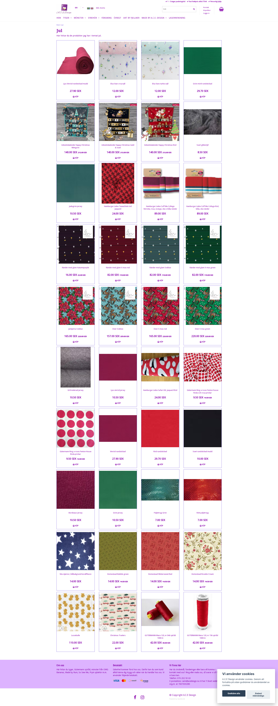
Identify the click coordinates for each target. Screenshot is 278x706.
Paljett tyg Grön (160, 513)
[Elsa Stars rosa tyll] (118, 60)
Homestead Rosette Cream (203, 574)
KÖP (76, 97)
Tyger (66, 18)
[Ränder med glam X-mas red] (118, 244)
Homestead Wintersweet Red (160, 574)
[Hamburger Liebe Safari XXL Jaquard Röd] (160, 367)
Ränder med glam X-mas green (202, 267)
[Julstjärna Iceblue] (76, 306)
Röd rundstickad (160, 451)
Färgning (106, 18)
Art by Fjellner (131, 18)
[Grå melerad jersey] (76, 367)
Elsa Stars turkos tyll (160, 84)
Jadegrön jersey (75, 206)
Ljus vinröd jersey (118, 390)
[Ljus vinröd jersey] (118, 367)
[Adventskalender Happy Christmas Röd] (160, 122)
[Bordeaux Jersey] (76, 490)
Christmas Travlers (118, 635)
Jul (62, 25)
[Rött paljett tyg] (203, 490)
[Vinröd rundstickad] (118, 428)
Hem (58, 25)
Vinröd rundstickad (118, 451)
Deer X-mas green (202, 329)
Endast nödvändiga (258, 694)
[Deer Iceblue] (118, 306)
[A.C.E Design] (63, 9)
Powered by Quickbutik (177, 699)
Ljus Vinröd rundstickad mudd (75, 84)
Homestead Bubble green (118, 574)
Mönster (79, 18)
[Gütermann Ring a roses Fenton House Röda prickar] (76, 428)
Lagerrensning (177, 18)
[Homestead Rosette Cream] (203, 551)
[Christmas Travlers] (118, 612)
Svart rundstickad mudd (202, 451)
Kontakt (206, 7)
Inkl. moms (100, 8)
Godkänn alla (234, 693)
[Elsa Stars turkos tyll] (160, 60)
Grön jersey (118, 513)
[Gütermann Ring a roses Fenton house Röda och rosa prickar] (203, 367)
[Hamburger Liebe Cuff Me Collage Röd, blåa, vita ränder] (203, 183)
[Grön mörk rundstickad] (203, 60)
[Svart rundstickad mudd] (203, 428)
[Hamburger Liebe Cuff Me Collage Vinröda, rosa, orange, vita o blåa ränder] (160, 183)
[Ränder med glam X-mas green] (203, 244)
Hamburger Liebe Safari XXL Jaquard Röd (160, 390)
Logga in (206, 13)
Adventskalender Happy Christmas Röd (160, 145)
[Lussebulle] (76, 612)
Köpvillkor (207, 10)
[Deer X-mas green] (203, 306)
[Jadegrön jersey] (76, 183)
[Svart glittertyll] (203, 122)
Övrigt (117, 18)
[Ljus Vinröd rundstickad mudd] (76, 60)
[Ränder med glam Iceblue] (160, 244)
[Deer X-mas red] (160, 306)
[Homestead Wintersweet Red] (160, 551)
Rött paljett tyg (203, 513)
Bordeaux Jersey (75, 513)
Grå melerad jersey (75, 390)
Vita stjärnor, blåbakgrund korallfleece (75, 574)
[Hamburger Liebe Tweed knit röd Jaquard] (118, 183)
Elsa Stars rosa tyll (117, 84)
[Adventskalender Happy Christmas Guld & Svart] (118, 122)
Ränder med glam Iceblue (160, 267)
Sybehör (93, 18)
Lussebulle (75, 635)
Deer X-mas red (160, 329)
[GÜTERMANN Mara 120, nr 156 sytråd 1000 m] (203, 612)
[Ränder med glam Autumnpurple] (76, 244)
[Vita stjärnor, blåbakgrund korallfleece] (76, 551)
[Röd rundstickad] (160, 428)
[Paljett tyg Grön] (160, 490)
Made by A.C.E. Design (153, 18)
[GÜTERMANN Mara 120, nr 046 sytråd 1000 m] (160, 612)
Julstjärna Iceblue (75, 329)
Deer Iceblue (118, 329)
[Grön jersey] (118, 490)
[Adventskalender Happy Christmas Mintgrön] (76, 122)
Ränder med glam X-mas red (118, 267)
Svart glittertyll (203, 145)
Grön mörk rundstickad (202, 84)
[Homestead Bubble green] (118, 551)
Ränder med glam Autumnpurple (75, 267)
